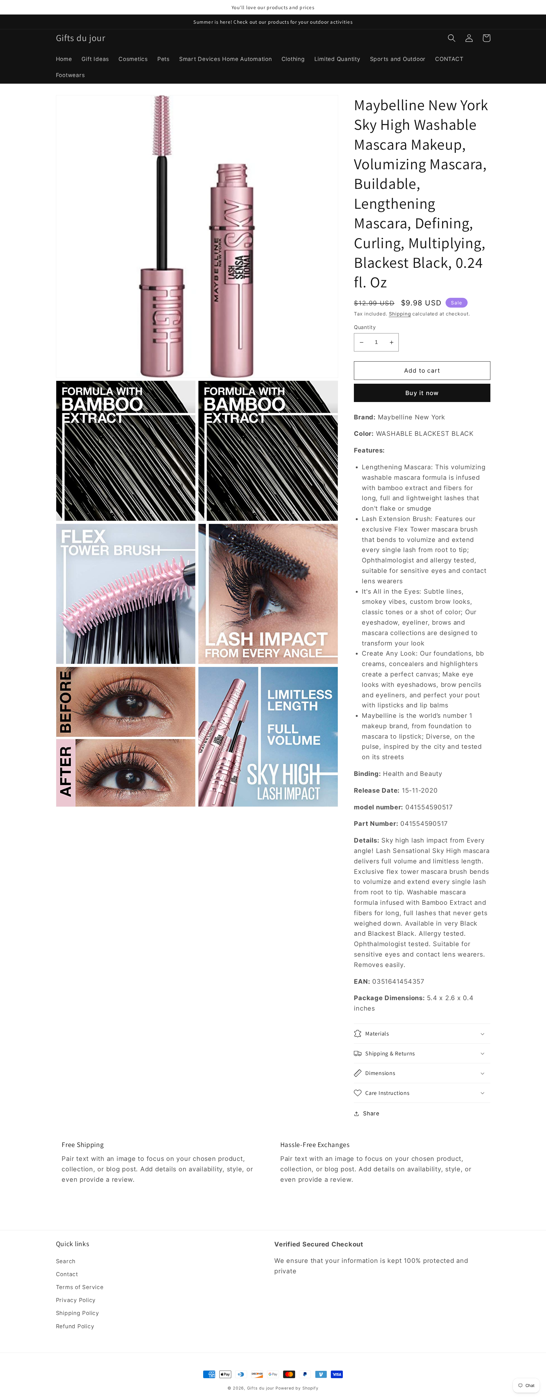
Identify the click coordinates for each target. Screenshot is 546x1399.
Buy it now (422, 393)
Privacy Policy (76, 1300)
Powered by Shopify (297, 1388)
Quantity (365, 327)
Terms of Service (80, 1287)
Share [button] (371, 1113)
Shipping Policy (77, 1313)
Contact (67, 1274)
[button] (451, 38)
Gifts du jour (260, 1388)
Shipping (400, 314)
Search (66, 1261)
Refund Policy (75, 1326)
